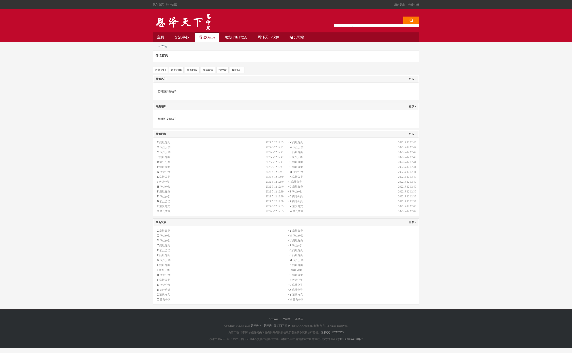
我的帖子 (237, 70)
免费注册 (413, 4)
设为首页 (158, 4)
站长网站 (297, 37)
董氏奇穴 (164, 206)
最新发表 (208, 70)
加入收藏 (171, 4)
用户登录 (399, 4)
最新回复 (192, 70)
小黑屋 (299, 319)
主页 (160, 37)
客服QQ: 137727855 (332, 332)
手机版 (287, 319)
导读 (207, 37)
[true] (411, 20)
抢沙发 (223, 70)
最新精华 (176, 70)
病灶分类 (164, 142)
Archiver (273, 319)
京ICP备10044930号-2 (350, 339)
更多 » (412, 78)
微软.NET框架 (236, 37)
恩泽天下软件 (268, 37)
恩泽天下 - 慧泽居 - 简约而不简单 (183, 22)
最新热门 (160, 70)
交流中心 (182, 37)
